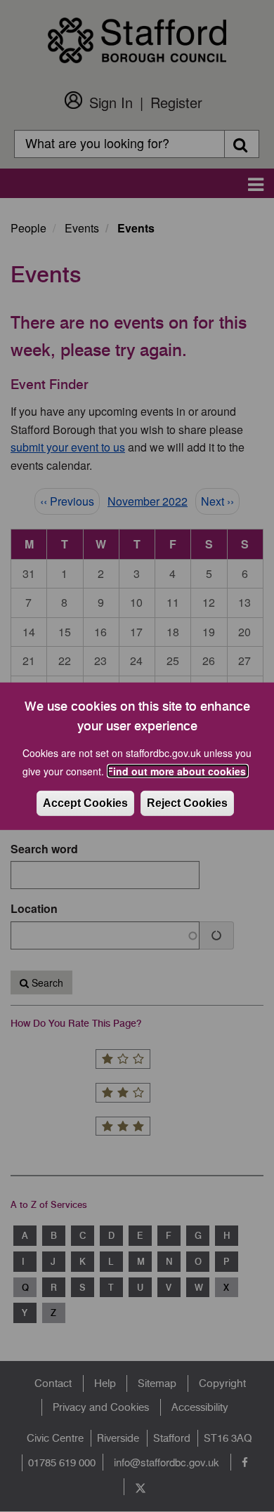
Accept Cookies (85, 803)
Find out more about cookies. (178, 771)
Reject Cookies (187, 803)
